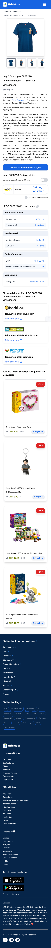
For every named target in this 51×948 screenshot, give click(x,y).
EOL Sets (7, 810)
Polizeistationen (30, 718)
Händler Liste (9, 807)
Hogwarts (7, 713)
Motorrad (16, 723)
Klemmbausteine (10, 854)
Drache (42, 713)
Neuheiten (7, 817)
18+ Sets (7, 813)
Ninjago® (7, 681)
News (5, 820)
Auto (34, 713)
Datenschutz (8, 776)
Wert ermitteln (9, 823)
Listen (5, 864)
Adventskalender (16, 709)
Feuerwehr (42, 718)
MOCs (5, 861)
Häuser (6, 723)
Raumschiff (8, 718)
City (4, 651)
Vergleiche (7, 851)
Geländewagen (27, 723)
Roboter (18, 718)
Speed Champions (11, 664)
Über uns (7, 759)
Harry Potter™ (9, 677)
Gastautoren (8, 763)
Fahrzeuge (18, 713)
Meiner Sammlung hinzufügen (25, 167)
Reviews (6, 848)
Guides (6, 838)
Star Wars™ (8, 660)
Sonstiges (39, 225)
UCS (39, 709)
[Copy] (37, 206)
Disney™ (7, 656)
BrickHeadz (8, 673)
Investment (8, 841)
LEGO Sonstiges (18, 100)
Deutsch (15, 894)
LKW (38, 723)
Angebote (7, 794)
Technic (6, 685)
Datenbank (8, 797)
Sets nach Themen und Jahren (16, 800)
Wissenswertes (10, 857)
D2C (5, 709)
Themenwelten (9, 803)
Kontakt (6, 769)
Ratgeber (7, 844)
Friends (6, 694)
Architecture (8, 647)
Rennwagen (30, 709)
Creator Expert (9, 690)
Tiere (26, 713)
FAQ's (5, 766)
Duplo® (6, 668)
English (6, 894)
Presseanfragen (10, 773)
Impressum (8, 779)
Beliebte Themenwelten (19, 641)
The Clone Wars (9, 728)
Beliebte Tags (12, 702)
